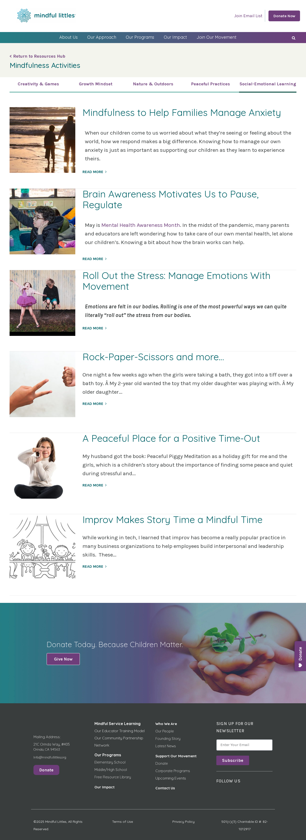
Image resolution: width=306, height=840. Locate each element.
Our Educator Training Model (119, 730)
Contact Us (165, 788)
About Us (68, 37)
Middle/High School (110, 769)
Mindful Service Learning (117, 723)
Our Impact (175, 37)
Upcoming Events (170, 778)
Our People (164, 731)
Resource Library (117, 777)
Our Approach (101, 37)
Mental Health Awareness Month (140, 225)
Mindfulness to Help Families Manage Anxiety (181, 112)
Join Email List (248, 15)
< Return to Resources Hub (37, 56)
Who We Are (166, 723)
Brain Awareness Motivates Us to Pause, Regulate (170, 199)
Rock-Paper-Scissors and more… (153, 357)
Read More (92, 171)
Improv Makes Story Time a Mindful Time (172, 519)
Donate (161, 763)
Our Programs (140, 37)
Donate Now (284, 16)
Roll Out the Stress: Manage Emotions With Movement (176, 280)
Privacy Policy (183, 821)
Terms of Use (122, 821)
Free (98, 777)
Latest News (165, 746)
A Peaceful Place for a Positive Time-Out (171, 438)
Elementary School (110, 762)
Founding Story (167, 738)
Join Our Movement (216, 37)
